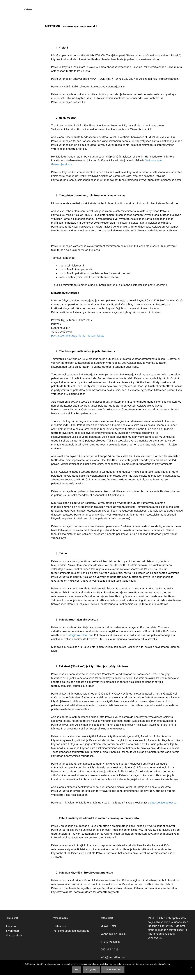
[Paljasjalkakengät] (98, 3)
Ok (76, 969)
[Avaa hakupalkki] (4, 9)
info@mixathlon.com (80, 635)
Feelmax (11, 926)
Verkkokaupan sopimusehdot (71, 930)
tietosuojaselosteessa (163, 802)
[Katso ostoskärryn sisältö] (13, 9)
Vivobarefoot (14, 935)
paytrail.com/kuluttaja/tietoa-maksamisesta (77, 335)
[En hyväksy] (191, 967)
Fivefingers (13, 930)
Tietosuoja (59, 926)
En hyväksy (91, 969)
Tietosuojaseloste (112, 969)
